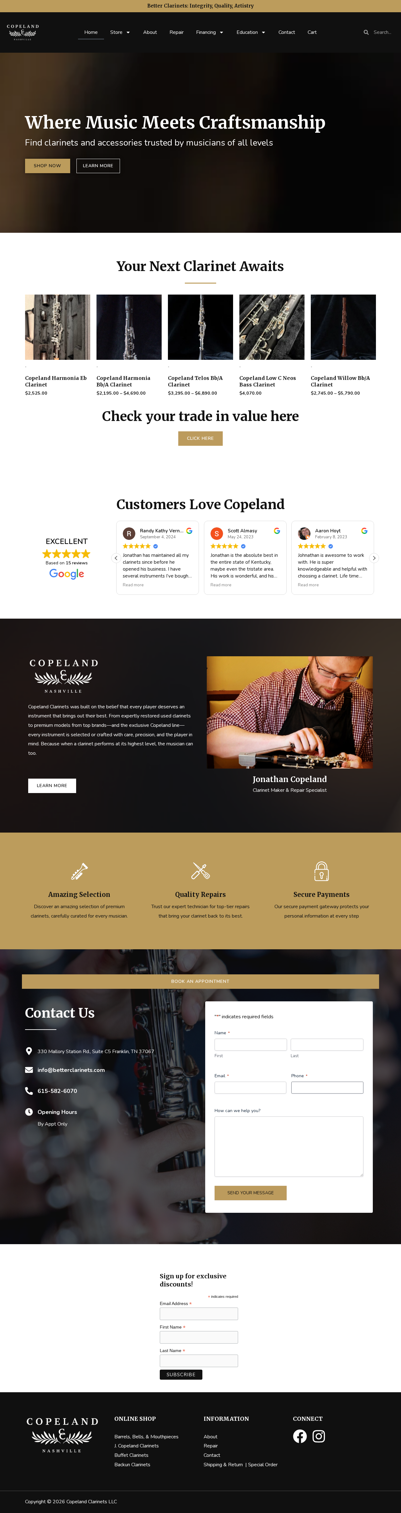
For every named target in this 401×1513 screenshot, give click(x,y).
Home (91, 32)
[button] (374, 558)
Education (247, 32)
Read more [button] (133, 585)
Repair (176, 32)
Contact (287, 32)
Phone (299, 1076)
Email (222, 1076)
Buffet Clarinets (131, 1455)
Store (116, 32)
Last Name (172, 1351)
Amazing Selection (79, 894)
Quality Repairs (200, 894)
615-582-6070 (57, 1091)
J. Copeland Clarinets (136, 1445)
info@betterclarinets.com (71, 1070)
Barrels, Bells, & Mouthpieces (146, 1436)
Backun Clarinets (132, 1464)
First (219, 1056)
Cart (312, 32)
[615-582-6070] (29, 1091)
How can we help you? (237, 1111)
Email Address (176, 1304)
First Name (172, 1327)
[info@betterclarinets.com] (29, 1070)
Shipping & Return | (226, 1464)
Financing (206, 32)
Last (295, 1056)
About (150, 32)
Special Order (263, 1464)
